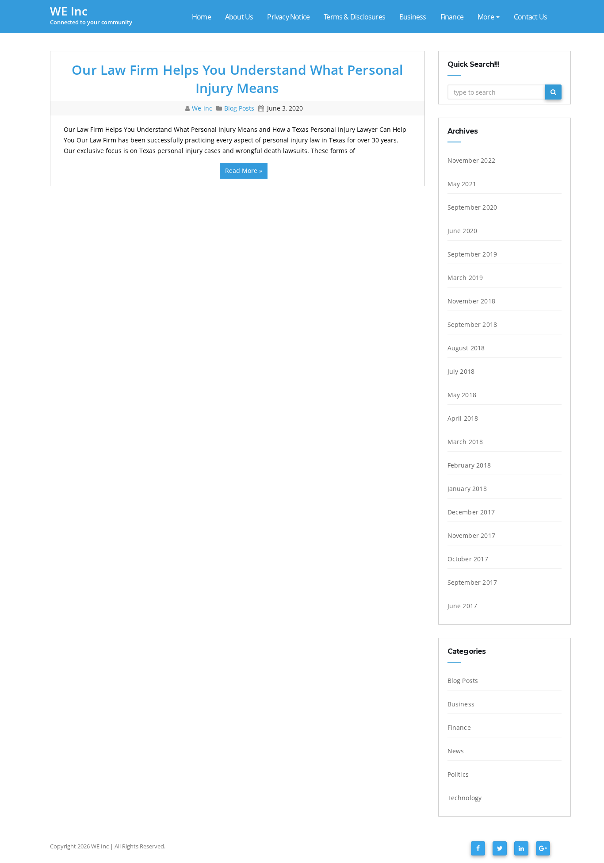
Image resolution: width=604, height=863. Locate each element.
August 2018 (466, 348)
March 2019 (465, 277)
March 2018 (465, 441)
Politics (458, 774)
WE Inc (100, 846)
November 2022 (471, 160)
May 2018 (462, 395)
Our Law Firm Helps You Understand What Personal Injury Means (237, 79)
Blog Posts (239, 108)
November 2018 (471, 301)
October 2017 (467, 559)
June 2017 (462, 606)
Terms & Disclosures (354, 17)
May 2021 (462, 184)
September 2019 (472, 254)
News (455, 751)
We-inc (203, 108)
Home (201, 17)
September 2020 (472, 207)
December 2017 (471, 512)
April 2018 (462, 418)
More (486, 17)
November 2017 (471, 535)
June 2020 (462, 230)
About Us (239, 17)
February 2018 (469, 465)
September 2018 (472, 324)
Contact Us (530, 17)
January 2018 (467, 488)
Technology (464, 798)
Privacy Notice (288, 17)
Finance (451, 17)
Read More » (243, 170)
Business (412, 17)
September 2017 (472, 582)
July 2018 (461, 371)
